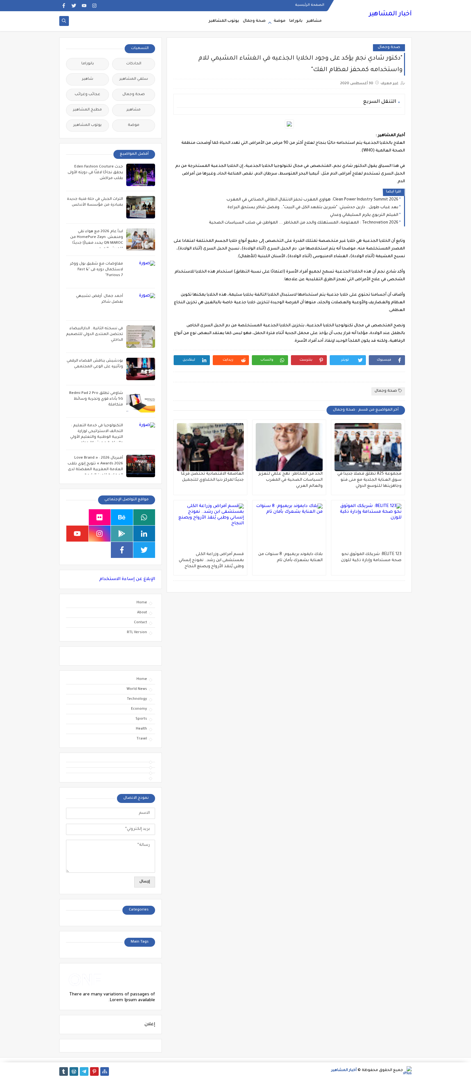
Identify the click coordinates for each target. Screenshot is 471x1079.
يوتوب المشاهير (224, 21)
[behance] (122, 517)
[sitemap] (104, 1071)
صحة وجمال (254, 21)
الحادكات (133, 64)
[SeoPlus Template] (407, 1070)
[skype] (77, 517)
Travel (141, 739)
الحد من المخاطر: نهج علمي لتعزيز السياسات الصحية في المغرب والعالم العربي (291, 480)
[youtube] (84, 5)
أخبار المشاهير (390, 14)
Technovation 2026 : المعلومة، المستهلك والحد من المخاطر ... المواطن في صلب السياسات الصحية (303, 223)
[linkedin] (144, 534)
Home (141, 603)
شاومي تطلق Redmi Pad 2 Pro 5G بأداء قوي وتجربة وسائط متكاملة (96, 399)
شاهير (87, 79)
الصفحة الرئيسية (309, 5)
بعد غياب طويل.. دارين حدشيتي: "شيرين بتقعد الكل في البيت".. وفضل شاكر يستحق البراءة (312, 207)
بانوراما (295, 21)
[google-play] (122, 534)
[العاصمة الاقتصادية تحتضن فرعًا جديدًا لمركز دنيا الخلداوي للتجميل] (210, 447)
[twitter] (74, 5)
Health (141, 729)
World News (137, 689)
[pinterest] (94, 1071)
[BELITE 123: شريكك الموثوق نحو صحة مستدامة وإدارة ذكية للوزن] (368, 527)
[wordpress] (74, 1071)
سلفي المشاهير (134, 79)
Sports (141, 719)
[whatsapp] (144, 517)
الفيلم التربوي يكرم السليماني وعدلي (364, 215)
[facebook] (63, 5)
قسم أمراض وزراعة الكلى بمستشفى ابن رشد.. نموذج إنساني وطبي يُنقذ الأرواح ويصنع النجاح (211, 560)
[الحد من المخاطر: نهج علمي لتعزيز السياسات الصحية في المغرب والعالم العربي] (289, 447)
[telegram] (84, 1071)
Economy (139, 709)
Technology (137, 699)
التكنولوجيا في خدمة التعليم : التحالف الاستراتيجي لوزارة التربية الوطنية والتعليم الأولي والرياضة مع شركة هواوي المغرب (96, 437)
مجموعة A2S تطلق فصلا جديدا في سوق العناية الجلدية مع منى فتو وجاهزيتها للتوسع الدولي (369, 480)
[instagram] (94, 5)
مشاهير (314, 21)
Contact (140, 623)
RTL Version (137, 632)
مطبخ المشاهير (87, 110)
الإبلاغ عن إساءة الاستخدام (127, 579)
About (142, 613)
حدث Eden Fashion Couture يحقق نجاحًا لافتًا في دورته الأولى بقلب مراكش (95, 173)
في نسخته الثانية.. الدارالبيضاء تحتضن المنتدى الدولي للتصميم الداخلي (94, 334)
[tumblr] (63, 1071)
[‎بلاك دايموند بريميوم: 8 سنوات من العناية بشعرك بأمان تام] (289, 527)
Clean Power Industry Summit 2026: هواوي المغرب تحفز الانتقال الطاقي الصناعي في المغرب (312, 200)
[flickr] (100, 517)
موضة (279, 21)
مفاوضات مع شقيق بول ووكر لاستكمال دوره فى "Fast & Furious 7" (96, 270)
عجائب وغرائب (87, 95)
